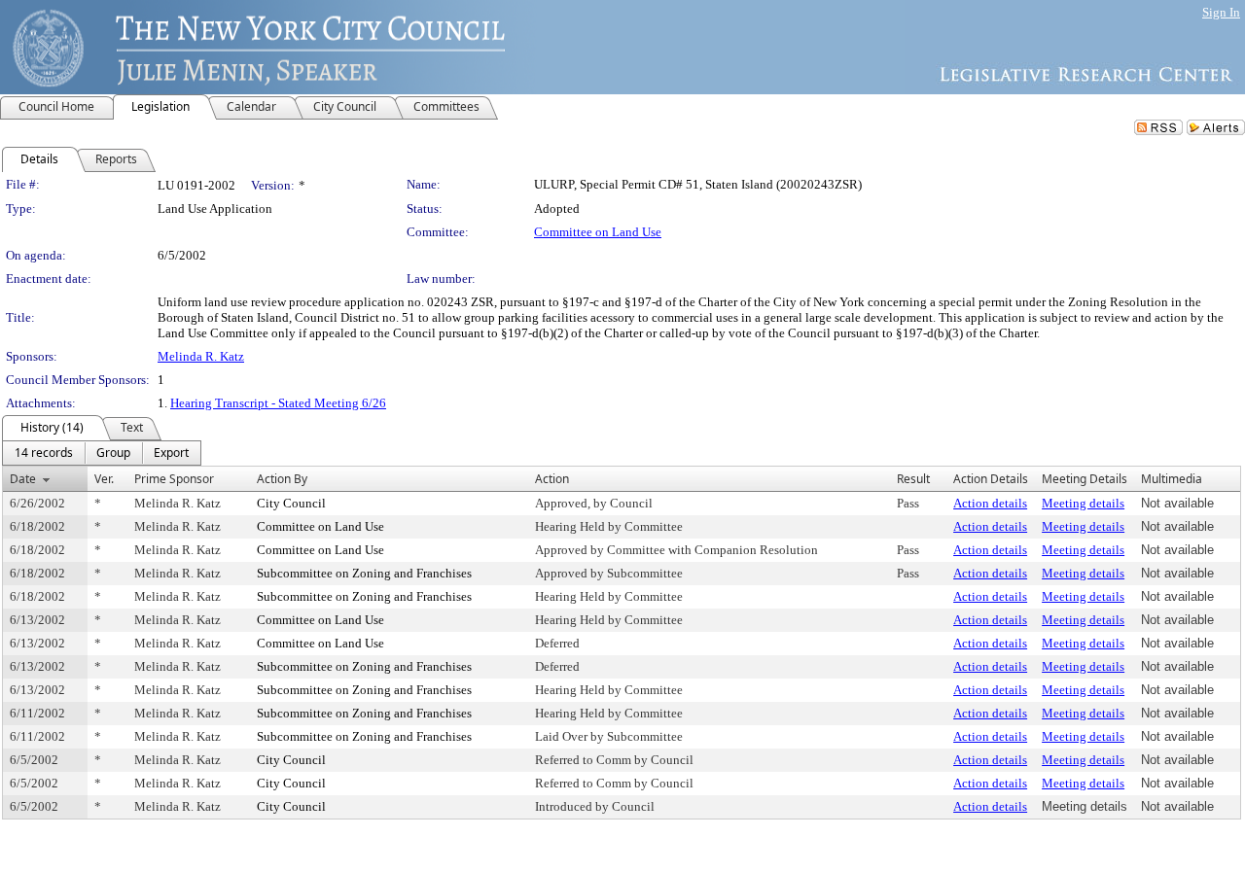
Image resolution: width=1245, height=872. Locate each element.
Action (552, 479)
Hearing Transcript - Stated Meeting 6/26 (278, 403)
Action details (990, 503)
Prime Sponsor (174, 479)
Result (913, 479)
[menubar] (101, 453)
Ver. (104, 479)
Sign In (1221, 12)
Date (23, 479)
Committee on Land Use (597, 232)
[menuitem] (44, 453)
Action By (282, 479)
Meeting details (1083, 503)
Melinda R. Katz (201, 356)
